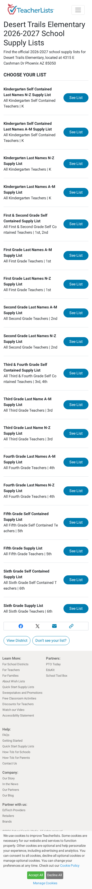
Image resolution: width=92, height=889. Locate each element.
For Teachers (11, 670)
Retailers (8, 816)
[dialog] (46, 860)
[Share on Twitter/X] (37, 626)
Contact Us (9, 763)
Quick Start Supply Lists (18, 687)
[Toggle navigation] (78, 10)
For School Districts (15, 664)
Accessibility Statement (18, 715)
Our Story (8, 778)
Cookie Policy (69, 865)
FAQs (5, 735)
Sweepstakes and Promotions (22, 692)
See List (78, 97)
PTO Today (53, 664)
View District (17, 640)
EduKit (50, 670)
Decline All (54, 875)
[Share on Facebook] (20, 626)
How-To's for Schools (16, 752)
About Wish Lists (13, 681)
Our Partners (10, 789)
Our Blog (8, 795)
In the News (10, 784)
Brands (7, 821)
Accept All (36, 875)
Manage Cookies (45, 883)
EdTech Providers (13, 810)
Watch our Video (13, 710)
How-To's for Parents (16, 757)
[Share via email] (54, 626)
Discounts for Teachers (18, 704)
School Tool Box (56, 675)
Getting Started (12, 740)
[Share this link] (71, 626)
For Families (10, 675)
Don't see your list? (51, 640)
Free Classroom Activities (19, 698)
